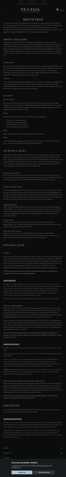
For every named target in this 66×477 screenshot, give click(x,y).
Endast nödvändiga (44, 472)
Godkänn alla (22, 472)
